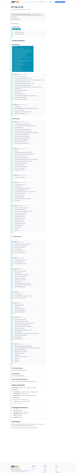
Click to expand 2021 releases (18, 375)
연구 (56, 469)
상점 (45, 1)
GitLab (57, 470)
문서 (28, 1)
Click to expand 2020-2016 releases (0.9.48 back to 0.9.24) (24, 381)
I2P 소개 (33, 469)
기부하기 (33, 467)
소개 (25, 1)
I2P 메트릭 (57, 467)
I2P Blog (21, 417)
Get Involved (32, 424)
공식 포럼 (45, 470)
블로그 (37, 1)
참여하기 (41, 1)
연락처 (45, 472)
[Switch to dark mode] (54, 2)
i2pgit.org (20, 410)
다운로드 (32, 1)
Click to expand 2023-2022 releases (19, 370)
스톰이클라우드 (58, 472)
